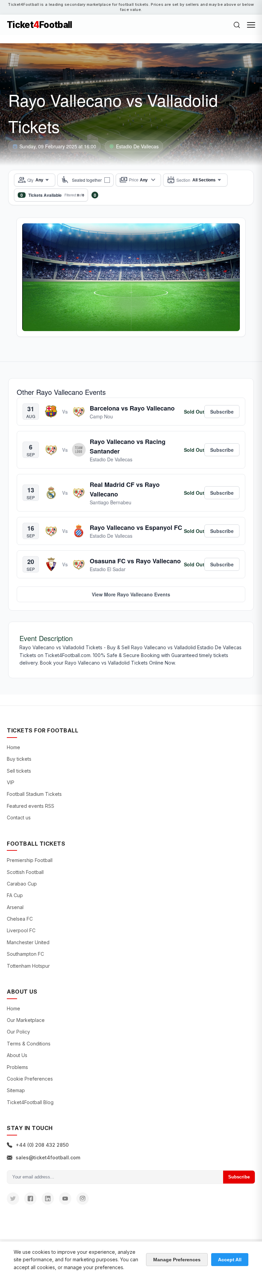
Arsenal (15, 907)
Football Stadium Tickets (34, 794)
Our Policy (18, 1032)
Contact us (19, 817)
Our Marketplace (26, 1020)
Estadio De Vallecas (137, 146)
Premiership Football (30, 860)
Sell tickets (19, 771)
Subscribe (239, 1176)
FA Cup (15, 895)
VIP (10, 782)
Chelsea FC (20, 919)
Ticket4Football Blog (30, 1102)
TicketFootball (39, 24)
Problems (17, 1067)
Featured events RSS (30, 806)
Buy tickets (19, 759)
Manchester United (28, 942)
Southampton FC (25, 954)
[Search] (237, 25)
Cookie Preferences (30, 1079)
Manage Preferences (177, 1259)
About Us (17, 1055)
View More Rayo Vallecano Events (131, 594)
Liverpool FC (21, 930)
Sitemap (16, 1090)
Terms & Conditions (28, 1043)
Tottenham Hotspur (28, 966)
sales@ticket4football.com (48, 1157)
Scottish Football (25, 872)
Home (13, 747)
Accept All (230, 1259)
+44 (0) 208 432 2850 (42, 1145)
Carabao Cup (22, 884)
